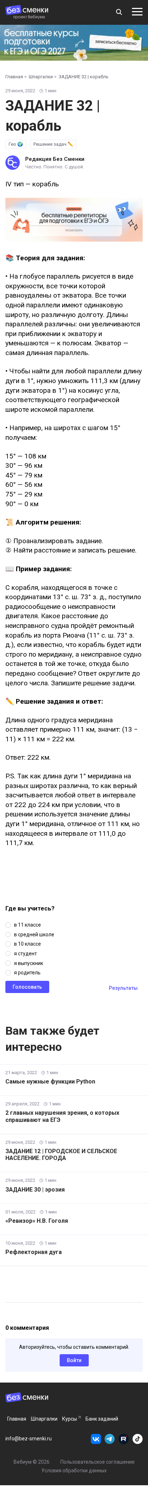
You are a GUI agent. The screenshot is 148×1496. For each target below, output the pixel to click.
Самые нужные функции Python (50, 1081)
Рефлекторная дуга (33, 1252)
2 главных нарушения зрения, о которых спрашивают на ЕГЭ (62, 1116)
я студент (25, 953)
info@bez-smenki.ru (28, 1438)
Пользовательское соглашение (97, 1462)
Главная (16, 1419)
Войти (74, 1360)
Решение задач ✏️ (53, 144)
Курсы (69, 1419)
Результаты (123, 988)
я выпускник (28, 963)
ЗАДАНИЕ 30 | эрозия (35, 1189)
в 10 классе (27, 944)
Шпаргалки (44, 1419)
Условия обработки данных (74, 1470)
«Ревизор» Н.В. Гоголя (36, 1220)
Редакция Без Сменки (54, 159)
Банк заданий (101, 1419)
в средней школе (34, 934)
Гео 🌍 (16, 144)
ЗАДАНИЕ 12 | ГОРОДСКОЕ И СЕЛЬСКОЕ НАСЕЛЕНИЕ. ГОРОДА (61, 1154)
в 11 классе (27, 925)
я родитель (27, 972)
